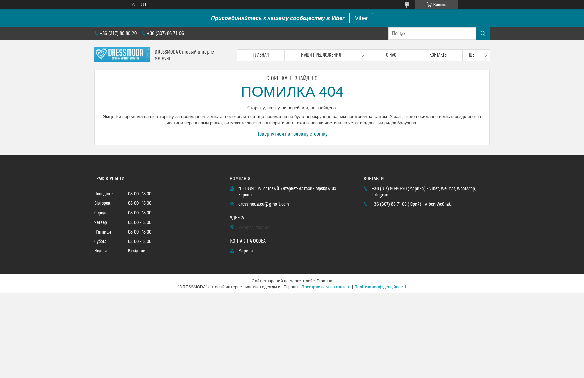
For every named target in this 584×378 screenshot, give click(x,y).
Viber (361, 18)
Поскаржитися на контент (326, 287)
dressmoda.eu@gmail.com (263, 204)
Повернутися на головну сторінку (292, 134)
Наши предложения (321, 55)
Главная (261, 55)
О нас (391, 55)
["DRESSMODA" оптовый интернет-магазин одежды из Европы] (122, 55)
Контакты (438, 55)
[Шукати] (483, 33)
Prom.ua (324, 281)
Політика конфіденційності (380, 287)
